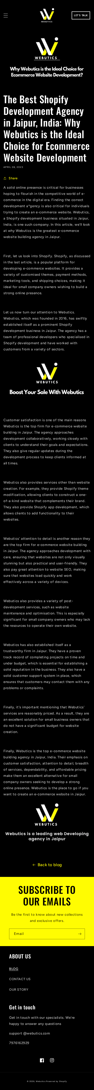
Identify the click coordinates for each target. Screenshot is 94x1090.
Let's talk (81, 15)
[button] (6, 16)
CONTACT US (20, 979)
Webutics (41, 1081)
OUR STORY (18, 990)
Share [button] (13, 178)
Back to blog (50, 864)
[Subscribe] (80, 934)
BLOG (13, 969)
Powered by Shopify (56, 1081)
